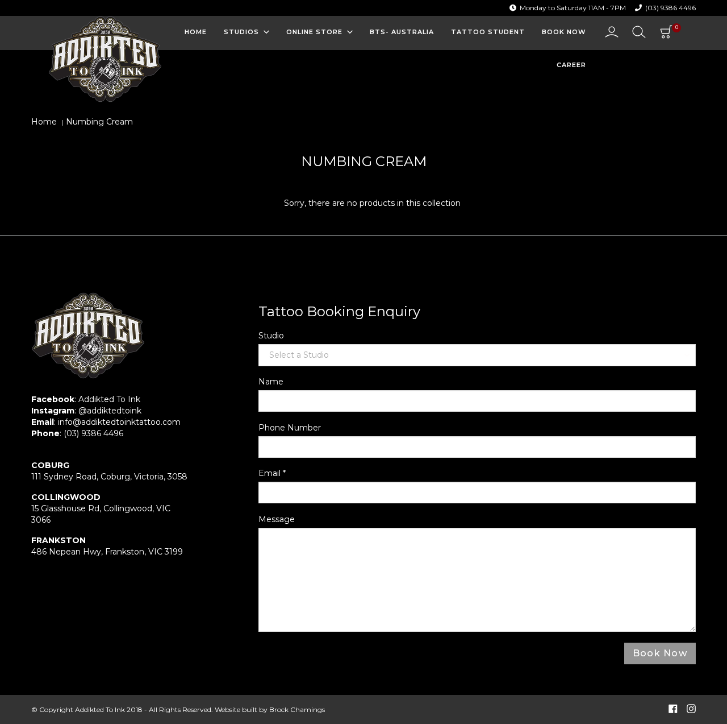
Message (276, 519)
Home (44, 122)
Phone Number (289, 428)
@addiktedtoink (109, 411)
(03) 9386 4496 (670, 7)
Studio (271, 336)
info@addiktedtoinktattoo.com (119, 422)
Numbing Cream (99, 122)
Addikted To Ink (109, 399)
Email (272, 473)
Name (270, 382)
